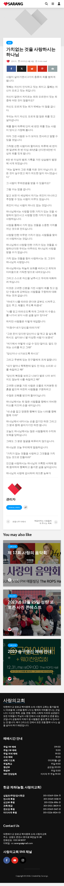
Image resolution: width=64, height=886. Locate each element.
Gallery (12, 596)
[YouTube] (14, 860)
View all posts (14, 508)
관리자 (14, 61)
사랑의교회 (14, 700)
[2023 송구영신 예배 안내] (32, 661)
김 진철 (15, 580)
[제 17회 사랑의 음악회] (32, 563)
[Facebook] (6, 860)
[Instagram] (22, 860)
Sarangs (44, 876)
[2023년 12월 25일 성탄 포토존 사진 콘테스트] (32, 612)
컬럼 (9, 43)
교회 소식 (12, 547)
